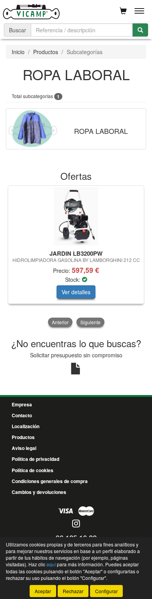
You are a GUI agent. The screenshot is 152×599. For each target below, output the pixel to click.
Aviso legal (24, 447)
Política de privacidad (35, 458)
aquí (51, 564)
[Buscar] (140, 30)
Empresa (22, 404)
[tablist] (76, 256)
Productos (45, 52)
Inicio (18, 52)
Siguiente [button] (90, 322)
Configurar (106, 591)
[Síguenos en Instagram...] (76, 524)
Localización (25, 426)
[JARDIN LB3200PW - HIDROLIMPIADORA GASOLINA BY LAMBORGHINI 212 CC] (76, 216)
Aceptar (43, 591)
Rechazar (73, 591)
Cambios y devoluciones (39, 491)
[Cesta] (123, 11)
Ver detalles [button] (76, 292)
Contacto (22, 415)
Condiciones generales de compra (50, 481)
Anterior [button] (60, 322)
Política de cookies (32, 470)
